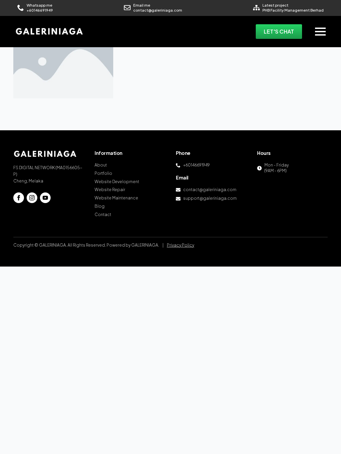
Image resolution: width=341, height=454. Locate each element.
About (101, 165)
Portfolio (103, 173)
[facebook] (18, 197)
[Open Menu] (320, 31)
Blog (100, 206)
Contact (103, 214)
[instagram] (32, 197)
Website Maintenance (116, 197)
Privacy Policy (180, 245)
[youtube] (45, 197)
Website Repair (110, 189)
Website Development (117, 181)
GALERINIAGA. (145, 245)
